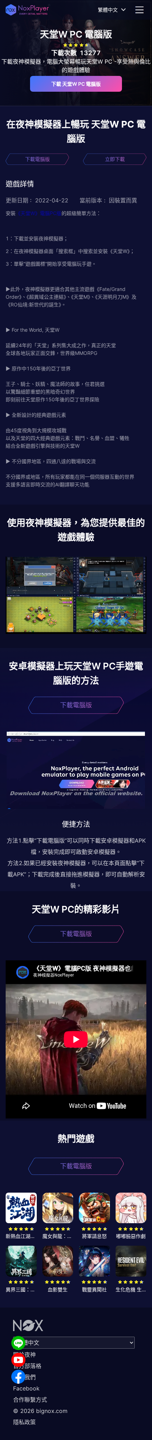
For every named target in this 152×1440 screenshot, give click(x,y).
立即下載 (115, 159)
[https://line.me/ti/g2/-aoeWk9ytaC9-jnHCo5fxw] (18, 1343)
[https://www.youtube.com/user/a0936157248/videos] (18, 1360)
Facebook (26, 1388)
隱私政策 (24, 1422)
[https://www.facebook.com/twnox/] (18, 1377)
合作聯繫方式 (30, 1399)
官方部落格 (27, 1365)
